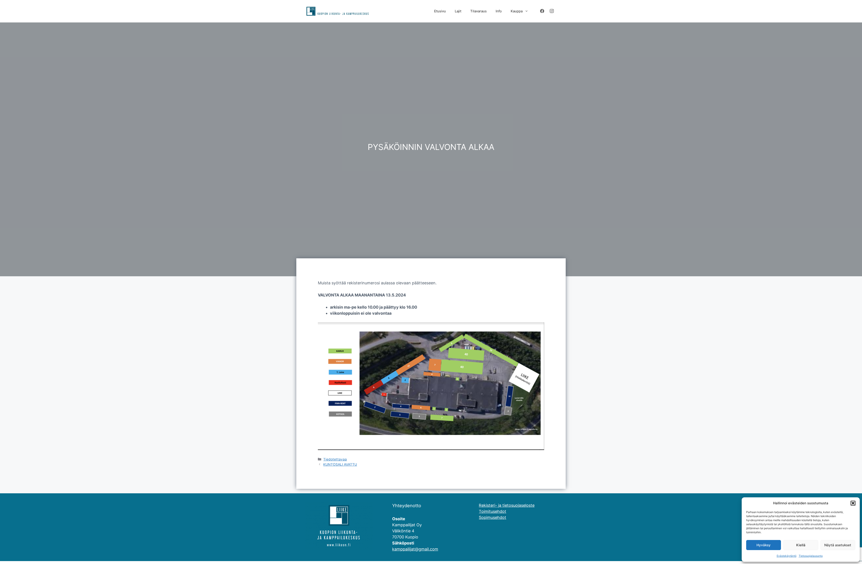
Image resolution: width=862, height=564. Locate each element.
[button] (853, 503)
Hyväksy (763, 545)
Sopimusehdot (492, 517)
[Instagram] (552, 11)
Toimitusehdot (492, 511)
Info (499, 11)
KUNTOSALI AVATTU (340, 464)
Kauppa (517, 11)
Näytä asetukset (837, 545)
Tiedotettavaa (335, 459)
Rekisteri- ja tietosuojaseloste (506, 505)
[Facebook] (542, 11)
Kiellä (800, 545)
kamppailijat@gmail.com (415, 549)
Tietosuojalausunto (811, 555)
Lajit (458, 11)
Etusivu (440, 11)
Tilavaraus (478, 11)
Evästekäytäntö (786, 555)
